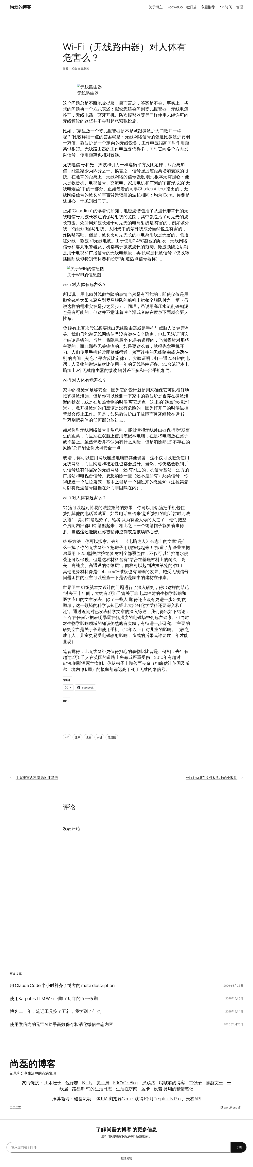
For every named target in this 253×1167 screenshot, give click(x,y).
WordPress (230, 1107)
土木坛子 (53, 1083)
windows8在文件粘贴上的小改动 (211, 777)
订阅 (238, 1147)
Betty (87, 1083)
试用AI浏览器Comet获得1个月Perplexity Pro (138, 1099)
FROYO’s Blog (125, 1083)
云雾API (193, 1099)
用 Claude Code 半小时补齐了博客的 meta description (62, 985)
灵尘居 (103, 1083)
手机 (99, 737)
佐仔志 (71, 1083)
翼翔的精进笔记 (178, 1089)
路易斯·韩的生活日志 (92, 1089)
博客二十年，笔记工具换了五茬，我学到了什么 (55, 1011)
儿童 (88, 737)
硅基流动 (82, 1099)
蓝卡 (145, 1089)
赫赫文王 (214, 1083)
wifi (67, 737)
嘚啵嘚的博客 (172, 1083)
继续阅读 (126, 1158)
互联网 (85, 68)
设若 (158, 1089)
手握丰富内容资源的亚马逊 (37, 777)
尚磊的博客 (20, 7)
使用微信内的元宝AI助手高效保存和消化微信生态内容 (61, 1024)
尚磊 (74, 68)
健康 (77, 737)
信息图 (112, 737)
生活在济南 (127, 1089)
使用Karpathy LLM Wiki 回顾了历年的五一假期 (54, 998)
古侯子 (195, 1083)
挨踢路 (148, 1083)
